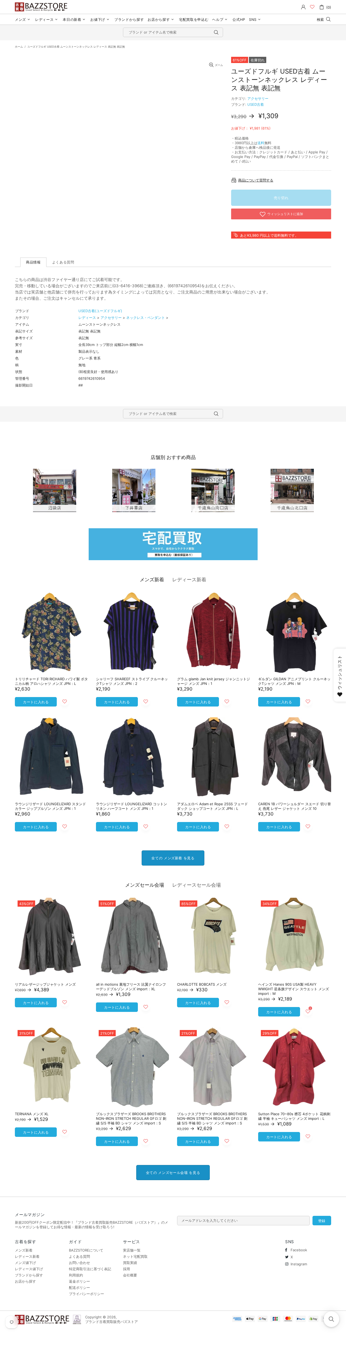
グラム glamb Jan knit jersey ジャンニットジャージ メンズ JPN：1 (213, 681)
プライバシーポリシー (86, 1294)
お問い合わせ (79, 1262)
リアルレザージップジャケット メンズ (45, 984)
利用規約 (76, 1275)
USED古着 (255, 104)
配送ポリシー (79, 1287)
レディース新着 (189, 579)
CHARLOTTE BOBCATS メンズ (202, 984)
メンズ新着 (152, 579)
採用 (126, 1269)
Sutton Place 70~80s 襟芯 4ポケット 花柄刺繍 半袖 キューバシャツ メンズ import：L (294, 1116)
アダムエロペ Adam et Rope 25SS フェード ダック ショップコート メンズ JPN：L (212, 806)
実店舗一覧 (132, 1250)
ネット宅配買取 (135, 1256)
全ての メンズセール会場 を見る (173, 1172)
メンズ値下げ (25, 1262)
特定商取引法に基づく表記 (90, 1269)
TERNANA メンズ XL (31, 1114)
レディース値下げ (29, 1269)
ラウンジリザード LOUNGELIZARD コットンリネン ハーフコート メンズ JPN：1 (131, 806)
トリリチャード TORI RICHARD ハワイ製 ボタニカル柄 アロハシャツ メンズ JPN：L (51, 681)
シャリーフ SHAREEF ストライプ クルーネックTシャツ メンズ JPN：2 (132, 681)
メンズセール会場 (144, 885)
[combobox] (173, 32)
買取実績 (130, 1262)
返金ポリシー (79, 1281)
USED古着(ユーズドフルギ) (100, 311)
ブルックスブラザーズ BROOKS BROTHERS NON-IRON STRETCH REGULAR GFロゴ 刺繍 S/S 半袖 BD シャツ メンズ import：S (131, 1118)
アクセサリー (257, 98)
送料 (260, 143)
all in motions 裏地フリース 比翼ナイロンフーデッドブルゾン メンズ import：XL (131, 986)
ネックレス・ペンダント (145, 317)
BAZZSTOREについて (86, 1250)
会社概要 (130, 1275)
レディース (87, 317)
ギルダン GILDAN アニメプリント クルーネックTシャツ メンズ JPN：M (294, 681)
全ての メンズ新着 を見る (172, 858)
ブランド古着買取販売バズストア (42, 6)
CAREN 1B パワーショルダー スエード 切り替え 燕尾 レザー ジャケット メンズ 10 (294, 806)
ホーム (19, 46)
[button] (331, 1319)
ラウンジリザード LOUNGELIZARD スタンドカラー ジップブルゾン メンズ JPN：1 (50, 806)
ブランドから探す (29, 1275)
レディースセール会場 (196, 885)
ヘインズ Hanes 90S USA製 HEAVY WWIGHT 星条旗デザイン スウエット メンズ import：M (293, 989)
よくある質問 (79, 1256)
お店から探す (25, 1281)
